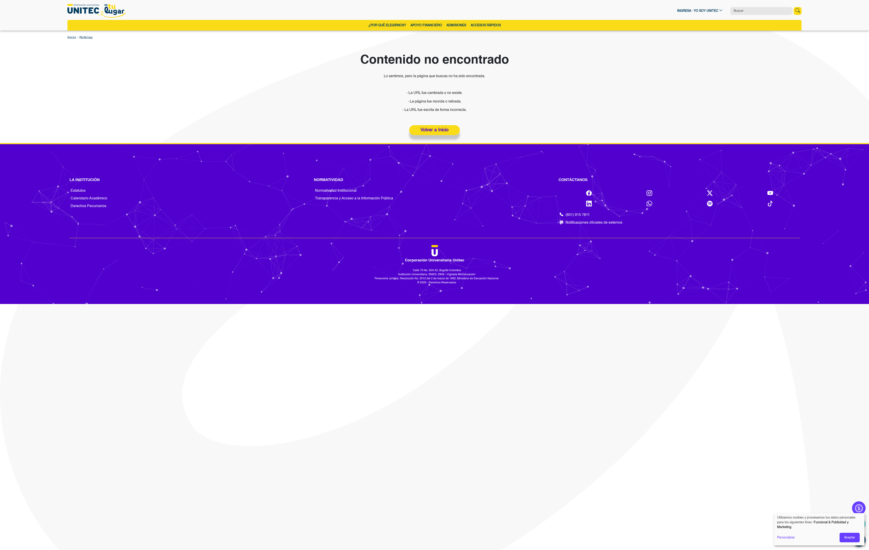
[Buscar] (798, 11)
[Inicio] (97, 11)
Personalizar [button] (786, 537)
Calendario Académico (89, 198)
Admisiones (456, 25)
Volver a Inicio (434, 130)
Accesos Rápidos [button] (486, 25)
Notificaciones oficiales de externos (594, 223)
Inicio (71, 38)
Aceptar (849, 537)
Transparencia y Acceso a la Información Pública (354, 198)
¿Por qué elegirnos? (387, 25)
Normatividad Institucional (336, 191)
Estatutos (78, 191)
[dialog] (819, 529)
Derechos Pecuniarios (88, 206)
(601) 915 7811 (578, 215)
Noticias (86, 38)
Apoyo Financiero (426, 25)
